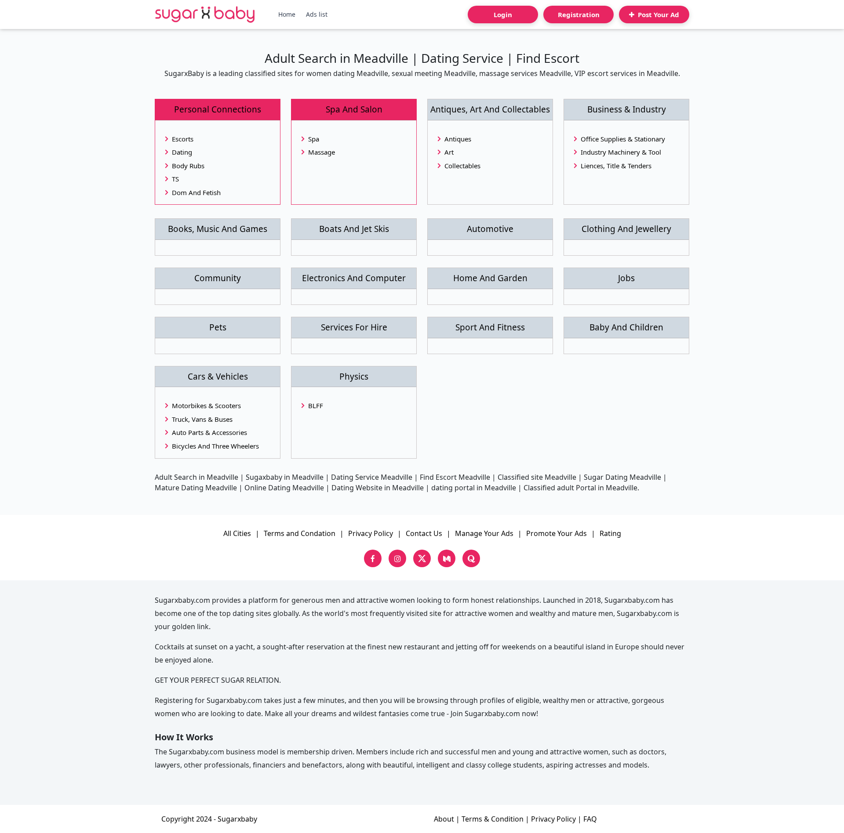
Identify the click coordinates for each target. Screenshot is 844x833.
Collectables (462, 165)
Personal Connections (217, 110)
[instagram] (397, 558)
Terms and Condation (299, 533)
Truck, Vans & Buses (202, 419)
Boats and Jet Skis (354, 229)
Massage (321, 152)
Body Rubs (188, 165)
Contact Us (424, 533)
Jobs (626, 278)
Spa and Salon (354, 110)
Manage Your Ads (484, 533)
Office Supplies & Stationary (623, 138)
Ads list (316, 14)
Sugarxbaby (237, 819)
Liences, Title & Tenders (616, 165)
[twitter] (422, 558)
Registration (579, 14)
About (444, 819)
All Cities (237, 533)
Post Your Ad (657, 14)
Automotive (490, 229)
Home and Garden (490, 278)
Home (286, 14)
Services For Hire (354, 327)
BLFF (315, 405)
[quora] (471, 558)
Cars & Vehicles (218, 377)
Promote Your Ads (556, 533)
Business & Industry (626, 110)
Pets (217, 327)
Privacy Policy (370, 533)
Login (503, 14)
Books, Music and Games (217, 229)
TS (175, 178)
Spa (313, 138)
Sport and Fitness (490, 327)
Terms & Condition (493, 819)
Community (217, 278)
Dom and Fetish (196, 192)
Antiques (457, 138)
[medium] (446, 558)
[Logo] (205, 14)
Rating (610, 533)
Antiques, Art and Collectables (490, 110)
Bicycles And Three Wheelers (215, 446)
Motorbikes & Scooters (206, 405)
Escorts (182, 138)
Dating (182, 152)
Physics (353, 377)
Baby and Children (626, 327)
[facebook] (373, 558)
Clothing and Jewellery (626, 229)
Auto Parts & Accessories (209, 432)
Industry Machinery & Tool (621, 152)
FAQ (590, 819)
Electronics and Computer (354, 278)
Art (449, 152)
